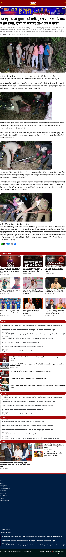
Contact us (3, 493)
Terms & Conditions (5, 488)
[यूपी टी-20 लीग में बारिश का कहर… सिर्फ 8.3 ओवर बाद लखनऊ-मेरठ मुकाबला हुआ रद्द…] (10, 303)
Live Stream (3, 496)
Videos (2, 498)
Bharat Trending (4, 501)
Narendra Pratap (6, 34)
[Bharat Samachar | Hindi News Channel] (33, 3)
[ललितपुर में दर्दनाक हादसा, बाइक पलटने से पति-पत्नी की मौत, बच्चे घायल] (10, 283)
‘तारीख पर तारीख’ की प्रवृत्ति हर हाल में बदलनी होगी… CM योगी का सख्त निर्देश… (54, 291)
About (2, 483)
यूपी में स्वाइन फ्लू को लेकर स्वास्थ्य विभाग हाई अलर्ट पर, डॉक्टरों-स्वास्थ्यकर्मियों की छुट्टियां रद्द (54, 270)
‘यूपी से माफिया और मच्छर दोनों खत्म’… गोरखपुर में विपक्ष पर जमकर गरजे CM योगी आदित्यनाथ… (32, 312)
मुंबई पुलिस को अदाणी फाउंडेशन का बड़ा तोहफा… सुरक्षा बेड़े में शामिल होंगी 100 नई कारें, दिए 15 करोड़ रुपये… (15, 465)
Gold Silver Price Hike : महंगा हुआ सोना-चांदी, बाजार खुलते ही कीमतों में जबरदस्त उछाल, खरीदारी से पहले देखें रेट (54, 453)
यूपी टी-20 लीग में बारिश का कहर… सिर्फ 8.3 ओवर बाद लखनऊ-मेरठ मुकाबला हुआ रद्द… (9, 312)
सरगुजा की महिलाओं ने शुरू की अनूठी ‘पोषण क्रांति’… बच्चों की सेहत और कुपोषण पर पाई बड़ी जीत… (54, 446)
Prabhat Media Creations (59, 551)
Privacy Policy (3, 486)
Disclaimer (3, 491)
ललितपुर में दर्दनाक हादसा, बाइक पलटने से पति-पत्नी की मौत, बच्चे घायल (10, 291)
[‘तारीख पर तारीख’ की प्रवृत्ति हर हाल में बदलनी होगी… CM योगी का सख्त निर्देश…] (55, 283)
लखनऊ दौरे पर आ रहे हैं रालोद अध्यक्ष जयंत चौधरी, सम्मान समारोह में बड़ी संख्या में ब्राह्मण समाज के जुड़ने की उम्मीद (33, 291)
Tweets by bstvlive (5, 529)
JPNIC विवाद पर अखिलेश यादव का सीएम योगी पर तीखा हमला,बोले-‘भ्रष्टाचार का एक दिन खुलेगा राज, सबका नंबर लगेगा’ (55, 312)
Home (2, 481)
